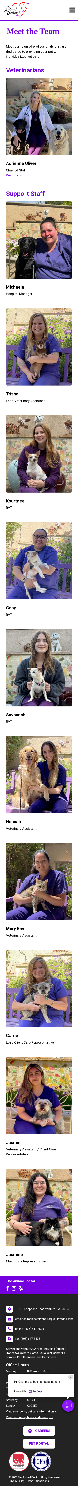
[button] (68, 1406)
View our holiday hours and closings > (29, 1417)
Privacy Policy (16, 1480)
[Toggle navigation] (72, 10)
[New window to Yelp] (22, 1289)
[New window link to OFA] (42, 1461)
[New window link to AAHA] (20, 1461)
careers (42, 1431)
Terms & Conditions (37, 1480)
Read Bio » (14, 175)
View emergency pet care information (30, 1411)
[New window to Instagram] (15, 1289)
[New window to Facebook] (8, 1289)
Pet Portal (39, 1443)
